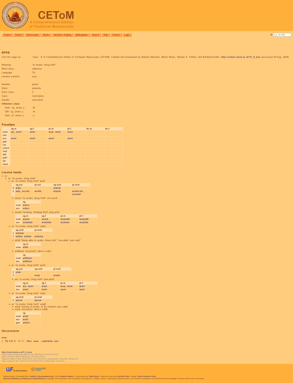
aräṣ (18, 191)
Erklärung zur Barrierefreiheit (34, 378)
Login (127, 35)
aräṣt (18, 188)
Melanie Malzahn (67, 376)
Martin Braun (94, 376)
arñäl (25, 247)
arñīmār (20, 233)
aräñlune (27, 258)
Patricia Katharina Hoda (146, 376)
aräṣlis (26, 322)
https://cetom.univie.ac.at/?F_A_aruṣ (241, 57)
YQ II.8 (9, 341)
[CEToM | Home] (146, 15)
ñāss (29, 341)
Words (46, 35)
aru (12, 132)
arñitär (19, 236)
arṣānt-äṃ (77, 191)
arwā (18, 272)
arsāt (37, 275)
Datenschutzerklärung (12, 378)
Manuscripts (32, 35)
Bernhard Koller (123, 376)
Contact (116, 35)
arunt (19, 132)
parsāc (38, 300)
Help (105, 35)
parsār (19, 300)
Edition (18, 35)
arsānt (56, 275)
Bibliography (82, 35)
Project (7, 35)
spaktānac (47, 341)
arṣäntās (65, 222)
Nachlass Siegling (62, 35)
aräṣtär (57, 191)
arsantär (76, 194)
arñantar (39, 236)
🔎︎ (271, 35)
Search (95, 35)
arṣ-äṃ (25, 191)
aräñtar (28, 236)
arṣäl (25, 316)
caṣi (56, 341)
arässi (26, 205)
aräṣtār (57, 188)
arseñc (38, 191)
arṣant (26, 219)
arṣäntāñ (65, 219)
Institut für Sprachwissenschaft (42, 376)
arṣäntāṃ (28, 222)
